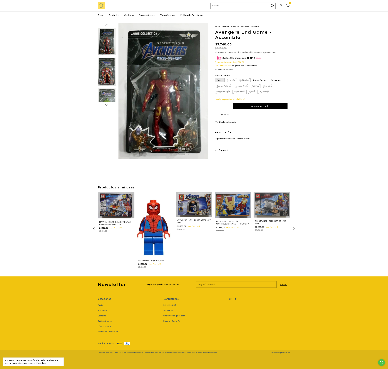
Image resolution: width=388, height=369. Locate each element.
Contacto (129, 15)
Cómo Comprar (167, 15)
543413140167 (169, 305)
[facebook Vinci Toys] (235, 299)
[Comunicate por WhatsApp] (381, 362)
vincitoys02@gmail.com (174, 316)
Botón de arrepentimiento (207, 353)
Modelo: (222, 75)
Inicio (101, 15)
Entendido (41, 363)
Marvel (225, 27)
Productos (114, 15)
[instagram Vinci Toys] (230, 299)
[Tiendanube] (280, 353)
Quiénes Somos (146, 15)
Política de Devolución (191, 15)
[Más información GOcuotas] (258, 58)
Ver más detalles (225, 69)
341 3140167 (168, 310)
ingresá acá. (190, 353)
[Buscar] (272, 6)
